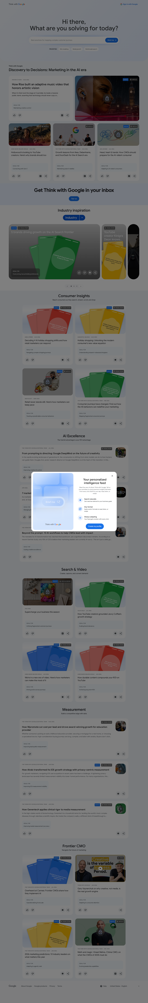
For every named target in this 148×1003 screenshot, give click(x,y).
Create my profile (94, 526)
